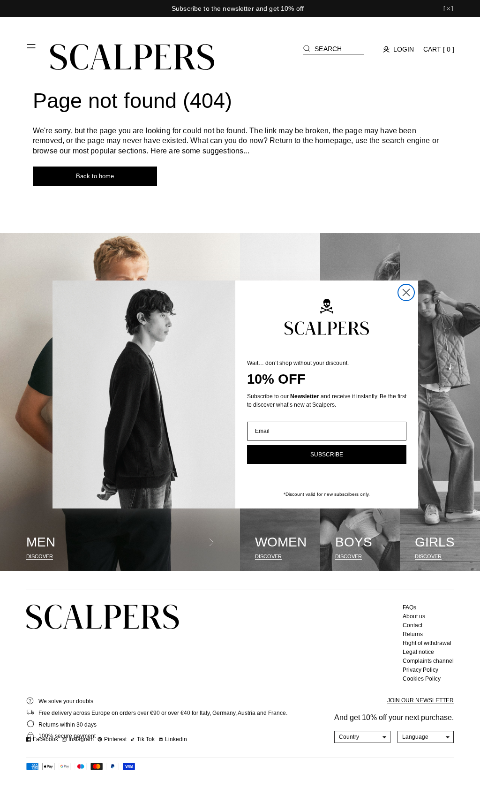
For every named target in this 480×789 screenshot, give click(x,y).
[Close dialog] (406, 292)
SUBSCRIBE (326, 454)
